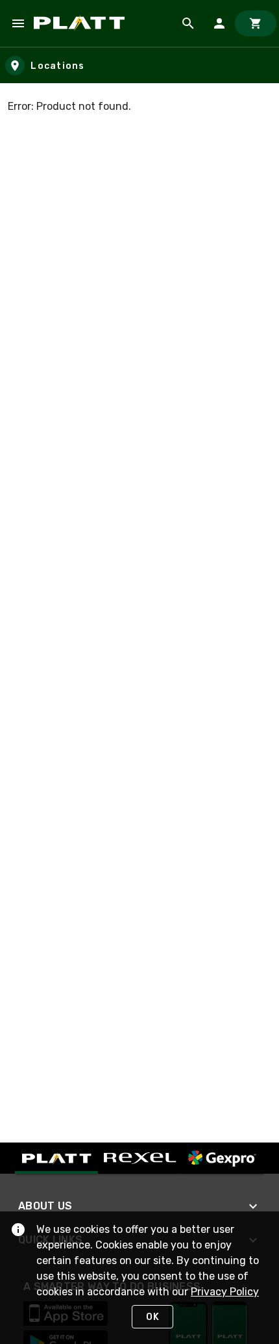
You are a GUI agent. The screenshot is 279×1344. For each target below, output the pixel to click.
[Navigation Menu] (18, 23)
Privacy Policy (225, 1292)
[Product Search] (188, 23)
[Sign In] (219, 23)
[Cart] (255, 23)
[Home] (81, 23)
